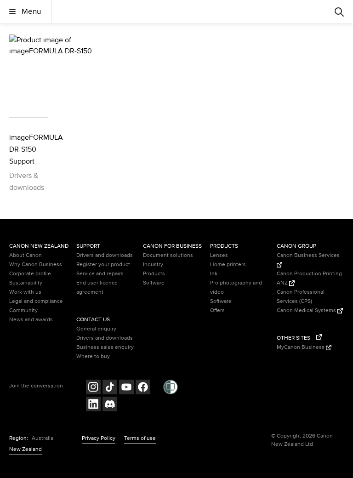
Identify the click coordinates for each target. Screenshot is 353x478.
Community (23, 310)
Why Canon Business (35, 264)
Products (154, 273)
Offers (217, 310)
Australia (42, 438)
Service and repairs (100, 273)
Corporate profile (30, 273)
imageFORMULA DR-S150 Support (28, 149)
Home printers (228, 264)
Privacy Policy (98, 438)
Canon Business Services (308, 255)
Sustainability (25, 282)
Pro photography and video (236, 287)
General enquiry (96, 328)
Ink (213, 273)
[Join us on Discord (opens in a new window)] (109, 405)
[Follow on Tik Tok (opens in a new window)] (109, 388)
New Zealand (25, 449)
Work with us (25, 292)
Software (154, 282)
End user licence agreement (97, 287)
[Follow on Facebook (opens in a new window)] (143, 388)
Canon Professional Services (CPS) (301, 297)
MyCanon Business (301, 347)
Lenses (219, 255)
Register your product (103, 264)
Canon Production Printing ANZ (309, 278)
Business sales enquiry (105, 347)
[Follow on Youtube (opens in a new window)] (126, 388)
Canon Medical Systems (307, 310)
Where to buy (93, 356)
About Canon (25, 255)
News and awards (31, 319)
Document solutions (168, 255)
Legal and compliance (36, 301)
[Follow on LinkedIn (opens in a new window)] (93, 405)
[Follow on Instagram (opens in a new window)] (93, 388)
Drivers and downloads (104, 255)
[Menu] (339, 11)
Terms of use (140, 438)
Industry (153, 264)
